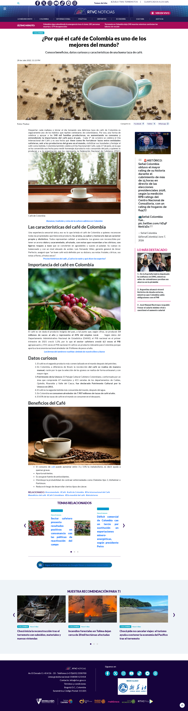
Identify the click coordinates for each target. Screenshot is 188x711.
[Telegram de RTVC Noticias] (147, 673)
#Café (63, 492)
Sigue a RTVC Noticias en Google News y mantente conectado (76, 565)
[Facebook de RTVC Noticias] (107, 673)
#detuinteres (92, 495)
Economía (121, 19)
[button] (71, 551)
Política (82, 19)
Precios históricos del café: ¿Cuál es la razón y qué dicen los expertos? (74, 258)
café (53, 466)
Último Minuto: (26, 25)
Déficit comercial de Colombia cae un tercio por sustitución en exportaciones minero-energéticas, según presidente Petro (107, 531)
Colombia (44, 19)
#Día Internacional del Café (97, 492)
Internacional (63, 19)
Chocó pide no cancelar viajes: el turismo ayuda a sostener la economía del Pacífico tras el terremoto (144, 635)
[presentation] (25, 524)
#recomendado (52, 492)
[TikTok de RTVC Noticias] (139, 673)
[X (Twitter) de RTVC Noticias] (115, 673)
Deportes (101, 19)
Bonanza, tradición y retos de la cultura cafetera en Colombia (74, 221)
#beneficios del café (37, 495)
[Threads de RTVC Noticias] (155, 673)
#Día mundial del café (75, 495)
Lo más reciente (25, 19)
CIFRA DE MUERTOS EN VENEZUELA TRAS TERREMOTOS (112, 2)
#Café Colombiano (55, 495)
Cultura (140, 19)
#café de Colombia (75, 492)
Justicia (159, 19)
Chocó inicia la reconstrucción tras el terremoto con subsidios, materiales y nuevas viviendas (39, 635)
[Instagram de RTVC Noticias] (123, 673)
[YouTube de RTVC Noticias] (131, 673)
